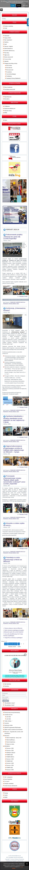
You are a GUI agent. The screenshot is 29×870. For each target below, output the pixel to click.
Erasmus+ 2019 (10, 759)
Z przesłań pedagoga (11, 74)
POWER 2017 (9, 761)
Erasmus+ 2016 (10, 765)
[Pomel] (14, 830)
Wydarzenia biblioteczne (9, 108)
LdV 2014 (8, 716)
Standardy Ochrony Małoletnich (13, 78)
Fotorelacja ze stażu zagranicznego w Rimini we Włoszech (12, 559)
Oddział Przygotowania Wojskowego (12, 727)
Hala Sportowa (7, 684)
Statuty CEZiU (7, 37)
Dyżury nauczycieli (8, 57)
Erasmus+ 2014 (10, 769)
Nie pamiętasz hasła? (9, 705)
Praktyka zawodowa (8, 783)
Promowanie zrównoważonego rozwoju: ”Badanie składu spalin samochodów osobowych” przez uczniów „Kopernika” (14, 480)
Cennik (6, 795)
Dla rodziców (9, 67)
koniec (19, 646)
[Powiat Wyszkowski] (14, 812)
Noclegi (6, 793)
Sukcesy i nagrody (8, 46)
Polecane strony (8, 110)
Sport (5, 44)
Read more (25, 5)
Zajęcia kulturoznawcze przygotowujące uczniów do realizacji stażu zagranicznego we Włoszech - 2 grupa (13, 449)
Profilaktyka (9, 76)
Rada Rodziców (7, 96)
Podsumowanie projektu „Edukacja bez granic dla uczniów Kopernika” (12, 236)
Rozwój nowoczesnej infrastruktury (12, 712)
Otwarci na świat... (10, 744)
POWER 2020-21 (10, 756)
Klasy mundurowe (8, 87)
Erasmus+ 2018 (10, 763)
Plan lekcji (6, 52)
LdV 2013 (8, 719)
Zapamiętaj (4, 699)
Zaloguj (5, 700)
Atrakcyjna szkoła (8, 725)
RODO (5, 797)
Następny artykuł (12, 646)
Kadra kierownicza (8, 48)
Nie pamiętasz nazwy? (10, 703)
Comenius (6, 723)
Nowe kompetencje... (11, 742)
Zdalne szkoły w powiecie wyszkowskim (13, 729)
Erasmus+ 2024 (10, 750)
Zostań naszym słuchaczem (10, 785)
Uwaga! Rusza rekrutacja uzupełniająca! (13, 637)
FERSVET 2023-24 (10, 752)
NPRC (5, 112)
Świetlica (6, 42)
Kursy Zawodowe (8, 779)
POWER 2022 (9, 754)
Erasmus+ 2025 (10, 748)
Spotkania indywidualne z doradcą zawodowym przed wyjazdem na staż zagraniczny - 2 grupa (14, 419)
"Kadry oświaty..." (8, 721)
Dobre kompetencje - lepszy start (13, 737)
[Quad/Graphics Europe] (14, 822)
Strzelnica (6, 686)
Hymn (5, 120)
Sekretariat (6, 35)
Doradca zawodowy (8, 26)
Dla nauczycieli (9, 69)
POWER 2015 (9, 767)
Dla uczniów (9, 65)
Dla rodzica (6, 98)
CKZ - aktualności (8, 777)
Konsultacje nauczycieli (9, 89)
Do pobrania (9, 72)
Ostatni (25, 296)
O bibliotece (7, 106)
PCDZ (5, 28)
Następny (22, 296)
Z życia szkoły (7, 59)
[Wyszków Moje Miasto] (14, 130)
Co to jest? (6, 781)
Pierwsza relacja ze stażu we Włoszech (13, 628)
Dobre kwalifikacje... (10, 739)
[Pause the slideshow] (21, 190)
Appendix (6, 61)
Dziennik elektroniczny (9, 50)
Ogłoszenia (6, 55)
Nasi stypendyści (8, 40)
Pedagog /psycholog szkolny (10, 63)
